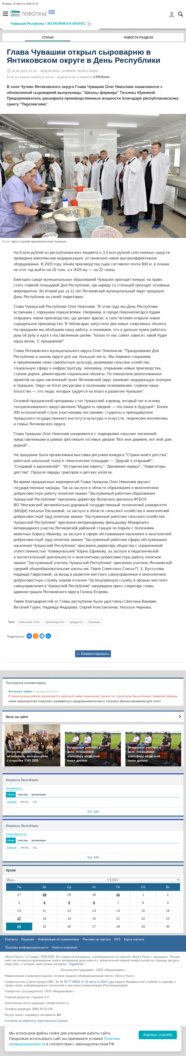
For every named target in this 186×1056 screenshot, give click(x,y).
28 (44, 894)
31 (118, 894)
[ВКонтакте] (29, 636)
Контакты (11, 939)
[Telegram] (42, 636)
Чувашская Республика (27, 23)
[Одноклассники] (35, 636)
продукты (76, 622)
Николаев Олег (29, 622)
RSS (117, 939)
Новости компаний (64, 947)
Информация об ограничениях (58, 939)
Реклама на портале (97, 939)
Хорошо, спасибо (157, 1035)
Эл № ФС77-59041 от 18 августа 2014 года (84, 981)
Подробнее (76, 964)
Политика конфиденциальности (26, 947)
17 (19, 918)
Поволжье (34, 14)
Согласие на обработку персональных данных (36, 1020)
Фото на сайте (17, 717)
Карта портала (134, 939)
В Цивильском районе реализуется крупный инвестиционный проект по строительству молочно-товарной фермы (93, 696)
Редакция (27, 939)
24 (19, 926)
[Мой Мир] (48, 636)
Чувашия (94, 622)
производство (54, 622)
